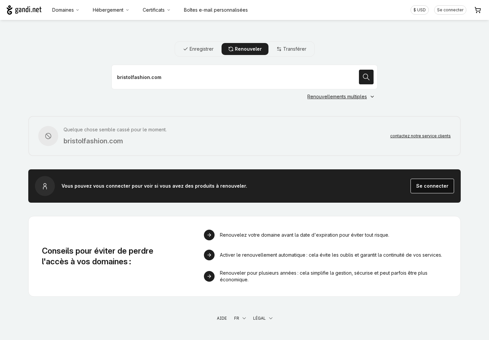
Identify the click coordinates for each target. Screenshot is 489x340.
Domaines (63, 10)
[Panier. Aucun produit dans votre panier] (478, 10)
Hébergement (108, 10)
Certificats (154, 10)
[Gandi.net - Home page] (24, 10)
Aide (222, 318)
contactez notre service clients (420, 135)
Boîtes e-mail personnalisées (216, 10)
